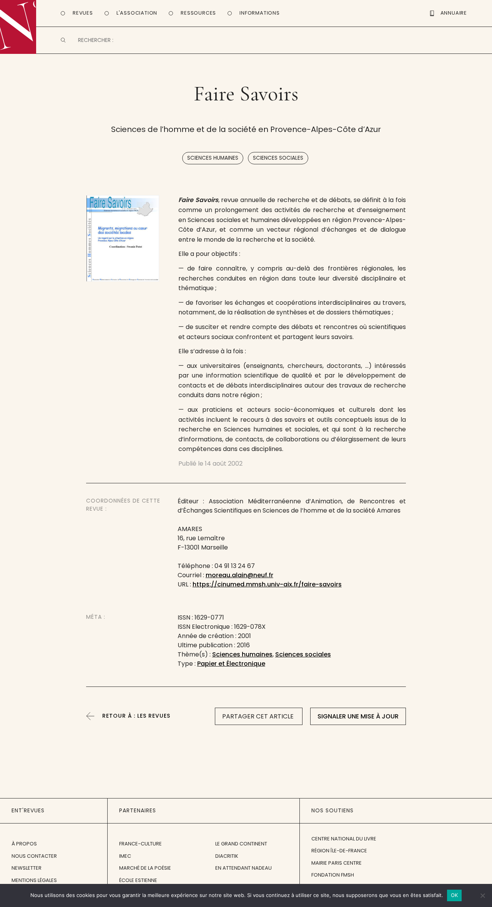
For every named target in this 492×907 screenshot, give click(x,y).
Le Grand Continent (241, 843)
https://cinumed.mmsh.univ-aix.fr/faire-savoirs (267, 584)
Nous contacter (34, 856)
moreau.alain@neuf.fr (239, 575)
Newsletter (27, 868)
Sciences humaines (212, 158)
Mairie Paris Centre (336, 863)
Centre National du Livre (343, 838)
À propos (24, 843)
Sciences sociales (278, 158)
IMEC (125, 856)
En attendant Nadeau (243, 868)
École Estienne (138, 880)
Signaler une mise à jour (358, 716)
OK (454, 895)
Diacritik (226, 856)
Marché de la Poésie (145, 868)
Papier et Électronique (231, 663)
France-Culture (140, 843)
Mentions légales (34, 880)
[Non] (482, 895)
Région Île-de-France (339, 850)
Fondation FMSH (332, 875)
